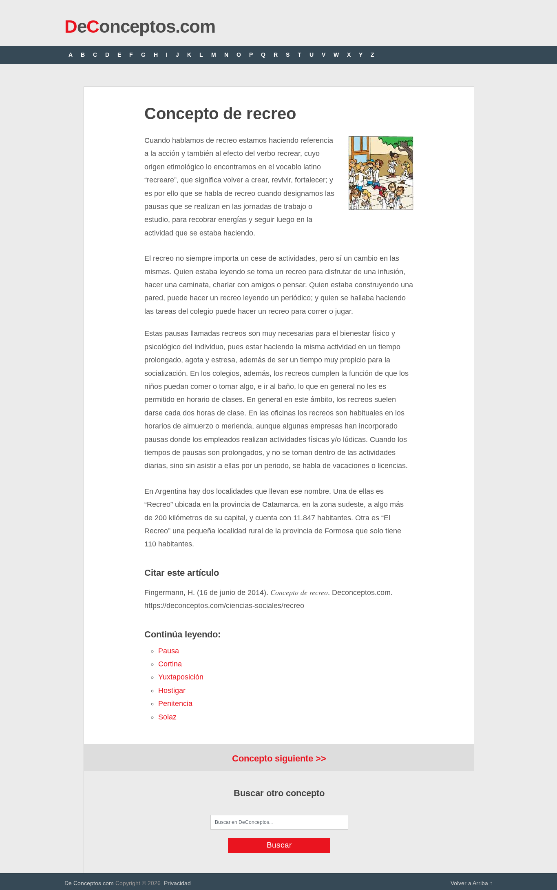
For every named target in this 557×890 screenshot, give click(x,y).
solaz (167, 717)
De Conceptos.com (89, 883)
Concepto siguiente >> (279, 758)
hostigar (172, 690)
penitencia (175, 703)
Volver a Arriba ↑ (472, 883)
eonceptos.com (139, 26)
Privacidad (177, 883)
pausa (168, 651)
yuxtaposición (180, 677)
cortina (170, 664)
